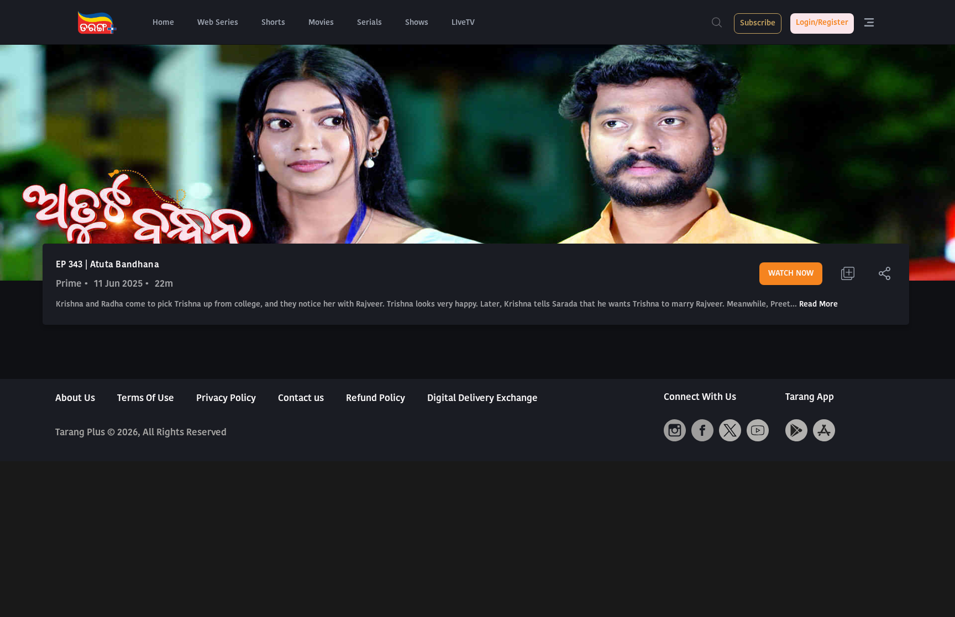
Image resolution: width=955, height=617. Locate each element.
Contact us (301, 398)
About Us (75, 398)
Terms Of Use (145, 398)
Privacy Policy (226, 398)
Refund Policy (375, 398)
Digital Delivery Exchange (482, 398)
